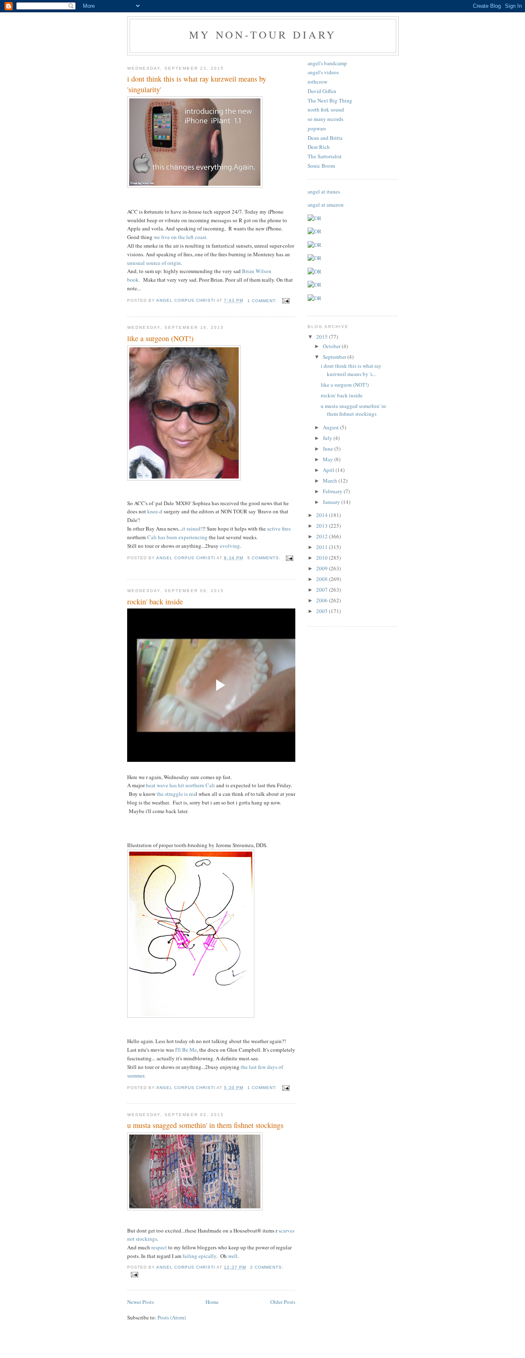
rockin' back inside (155, 601)
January (332, 502)
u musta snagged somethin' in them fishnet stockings (205, 1125)
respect (159, 1247)
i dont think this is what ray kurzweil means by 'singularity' (196, 84)
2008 (322, 579)
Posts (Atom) (172, 1317)
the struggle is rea (176, 793)
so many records (325, 119)
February (333, 491)
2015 (322, 336)
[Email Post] (285, 300)
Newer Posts (140, 1302)
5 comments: (264, 558)
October (332, 346)
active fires (279, 528)
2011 (322, 547)
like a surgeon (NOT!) (160, 338)
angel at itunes (324, 191)
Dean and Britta (325, 137)
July (328, 438)
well (232, 1256)
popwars (317, 128)
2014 (322, 515)
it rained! (192, 528)
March (330, 480)
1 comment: (262, 300)
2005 (322, 611)
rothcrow (317, 81)
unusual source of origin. (154, 263)
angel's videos (323, 72)
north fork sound (326, 109)
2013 (322, 525)
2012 (322, 536)
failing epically (199, 1256)
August (331, 427)
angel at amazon (326, 204)
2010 (322, 557)
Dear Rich (319, 146)
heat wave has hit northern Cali (180, 785)
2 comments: (266, 1267)
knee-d (155, 511)
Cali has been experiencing (177, 537)
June (328, 448)
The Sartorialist (325, 156)
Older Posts (282, 1302)
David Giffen (322, 91)
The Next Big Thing (330, 100)
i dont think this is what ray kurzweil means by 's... (351, 370)
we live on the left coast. (181, 237)
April (329, 470)
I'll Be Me (186, 1049)
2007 (322, 589)
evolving (230, 545)
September (335, 356)
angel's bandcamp (327, 63)
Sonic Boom (321, 165)
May (328, 459)
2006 (322, 600)
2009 (322, 568)
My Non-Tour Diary (262, 34)
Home (212, 1302)
